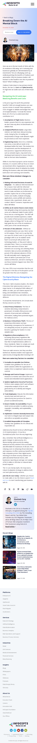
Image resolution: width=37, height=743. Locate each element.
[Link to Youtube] (18, 730)
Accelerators (6, 612)
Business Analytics (8, 630)
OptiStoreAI (6, 602)
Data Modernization (9, 627)
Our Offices (6, 716)
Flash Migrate (7, 608)
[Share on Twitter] (9, 490)
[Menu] (31, 4)
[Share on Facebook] (5, 490)
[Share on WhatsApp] (14, 490)
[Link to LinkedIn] (15, 504)
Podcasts (5, 681)
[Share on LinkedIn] (23, 490)
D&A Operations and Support (11, 634)
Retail (4, 646)
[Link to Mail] (25, 730)
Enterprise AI (6, 596)
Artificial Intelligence (9, 624)
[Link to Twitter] (14, 730)
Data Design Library (9, 684)
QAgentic (5, 599)
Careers (5, 703)
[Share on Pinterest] (18, 490)
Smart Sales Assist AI (9, 605)
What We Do (6, 697)
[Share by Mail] (31, 490)
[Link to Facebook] (22, 730)
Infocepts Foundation (9, 709)
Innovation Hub (7, 706)
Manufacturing (7, 659)
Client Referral (7, 713)
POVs (4, 674)
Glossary (5, 687)
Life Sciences (7, 649)
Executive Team (7, 700)
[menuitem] (7, 734)
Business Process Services (11, 637)
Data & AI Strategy (8, 621)
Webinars (6, 678)
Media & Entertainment (9, 652)
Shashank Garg (13, 40)
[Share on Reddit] (27, 490)
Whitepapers (7, 671)
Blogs (4, 668)
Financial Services (8, 656)
